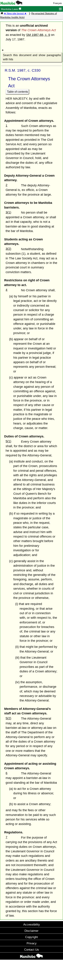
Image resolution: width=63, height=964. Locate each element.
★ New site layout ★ (15, 13)
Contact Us (31, 949)
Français (57, 3)
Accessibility (31, 924)
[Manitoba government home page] (11, 4)
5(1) (8, 441)
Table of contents (17, 91)
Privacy (32, 943)
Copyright (31, 937)
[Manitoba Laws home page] (2, 13)
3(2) (8, 248)
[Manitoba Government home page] (31, 956)
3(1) (8, 212)
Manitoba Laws (10, 9)
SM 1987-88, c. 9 (38, 35)
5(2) (8, 718)
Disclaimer (31, 930)
